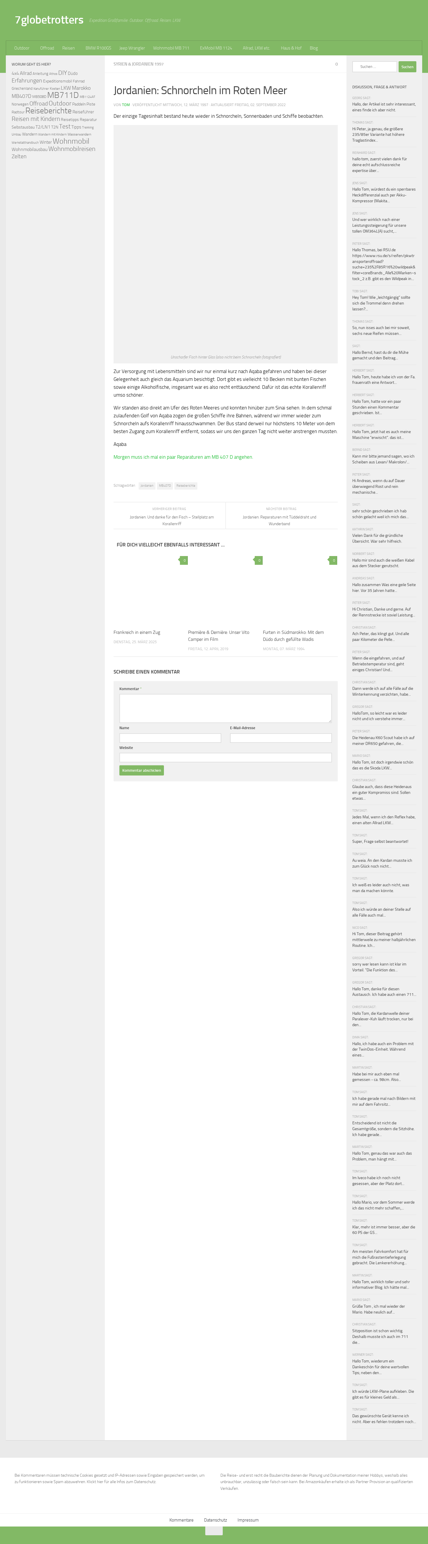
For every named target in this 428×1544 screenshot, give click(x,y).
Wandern (29, 134)
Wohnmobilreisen (71, 149)
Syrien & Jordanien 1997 (139, 64)
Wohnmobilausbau (29, 149)
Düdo (73, 73)
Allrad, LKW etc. (256, 48)
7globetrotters (49, 20)
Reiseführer (83, 112)
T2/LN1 (43, 127)
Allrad (26, 73)
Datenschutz (215, 1520)
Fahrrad (79, 81)
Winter (46, 142)
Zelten (19, 156)
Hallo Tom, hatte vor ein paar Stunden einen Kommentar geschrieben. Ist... (376, 407)
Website (126, 747)
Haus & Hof (291, 48)
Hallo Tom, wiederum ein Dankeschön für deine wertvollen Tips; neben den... (380, 1367)
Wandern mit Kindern (52, 134)
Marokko (81, 88)
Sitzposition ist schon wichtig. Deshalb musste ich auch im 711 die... (380, 1336)
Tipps (76, 127)
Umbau (16, 134)
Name (124, 728)
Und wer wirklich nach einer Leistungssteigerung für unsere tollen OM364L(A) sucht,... (379, 225)
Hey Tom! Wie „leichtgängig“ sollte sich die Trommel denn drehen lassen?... (381, 303)
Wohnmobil (71, 141)
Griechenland (22, 88)
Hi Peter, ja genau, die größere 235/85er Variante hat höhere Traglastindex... (378, 134)
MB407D (165, 486)
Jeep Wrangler (132, 48)
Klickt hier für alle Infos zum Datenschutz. (121, 1481)
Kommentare (181, 1520)
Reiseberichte (185, 486)
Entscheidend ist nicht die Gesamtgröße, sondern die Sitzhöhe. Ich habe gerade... (383, 1129)
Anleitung (40, 73)
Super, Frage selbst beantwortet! (380, 841)
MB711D (63, 95)
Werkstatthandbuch (25, 142)
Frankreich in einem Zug (137, 632)
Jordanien (147, 486)
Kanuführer (41, 89)
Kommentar (130, 689)
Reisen (68, 48)
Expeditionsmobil (57, 81)
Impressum (248, 1520)
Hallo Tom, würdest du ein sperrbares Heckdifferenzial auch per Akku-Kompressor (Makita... (384, 195)
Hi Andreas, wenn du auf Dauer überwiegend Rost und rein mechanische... (378, 486)
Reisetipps (70, 119)
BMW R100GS (98, 48)
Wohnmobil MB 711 (171, 48)
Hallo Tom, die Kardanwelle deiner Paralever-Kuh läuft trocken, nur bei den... (382, 1019)
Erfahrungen (27, 80)
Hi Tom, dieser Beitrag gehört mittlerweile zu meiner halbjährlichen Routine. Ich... (384, 939)
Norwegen (20, 104)
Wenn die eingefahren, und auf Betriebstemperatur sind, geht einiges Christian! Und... (378, 664)
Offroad (47, 48)
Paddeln (79, 104)
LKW (66, 88)
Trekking (88, 127)
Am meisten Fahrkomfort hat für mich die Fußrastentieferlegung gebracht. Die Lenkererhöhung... (380, 1257)
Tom (126, 105)
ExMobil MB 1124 (216, 48)
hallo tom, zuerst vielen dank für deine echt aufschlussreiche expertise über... (379, 164)
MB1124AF (87, 97)
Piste (90, 104)
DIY (62, 72)
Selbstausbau (23, 127)
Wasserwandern (79, 134)
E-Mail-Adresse (242, 728)
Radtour (18, 112)
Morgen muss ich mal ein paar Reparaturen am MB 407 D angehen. (184, 457)
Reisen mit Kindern (36, 118)
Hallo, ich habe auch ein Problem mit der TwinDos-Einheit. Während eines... (383, 1049)
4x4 (15, 73)
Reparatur (88, 119)
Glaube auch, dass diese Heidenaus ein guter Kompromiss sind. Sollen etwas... (382, 792)
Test (64, 126)
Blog (314, 48)
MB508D (39, 96)
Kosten (55, 89)
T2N (54, 127)
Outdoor (21, 48)
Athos (53, 74)
